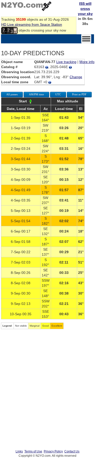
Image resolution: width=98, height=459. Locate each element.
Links (19, 451)
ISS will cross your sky (85, 9)
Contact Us (71, 451)
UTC (58, 94)
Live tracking (66, 62)
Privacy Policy (53, 451)
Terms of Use (33, 451)
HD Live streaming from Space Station (31, 24)
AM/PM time (36, 94)
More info (86, 62)
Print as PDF (79, 94)
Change (76, 77)
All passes (12, 94)
